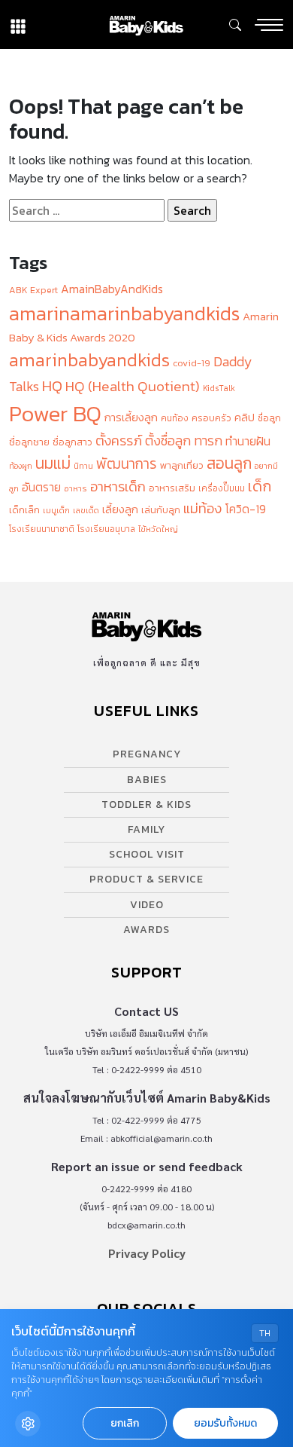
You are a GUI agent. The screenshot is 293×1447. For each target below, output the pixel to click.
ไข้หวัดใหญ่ (158, 528)
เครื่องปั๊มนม (221, 488)
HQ (52, 385)
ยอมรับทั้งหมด (225, 1423)
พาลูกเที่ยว (182, 465)
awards (146, 930)
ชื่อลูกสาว (72, 442)
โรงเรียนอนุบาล (106, 529)
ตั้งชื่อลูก (168, 441)
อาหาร (75, 488)
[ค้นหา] (235, 25)
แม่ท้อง (202, 508)
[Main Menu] (269, 25)
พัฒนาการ (126, 463)
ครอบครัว (211, 418)
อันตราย (41, 487)
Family (146, 829)
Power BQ (55, 413)
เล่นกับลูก (160, 510)
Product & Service (146, 879)
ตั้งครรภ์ (118, 440)
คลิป (244, 417)
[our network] (18, 24)
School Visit (147, 854)
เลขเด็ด (86, 510)
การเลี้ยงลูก (131, 417)
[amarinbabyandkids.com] (146, 24)
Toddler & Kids (146, 804)
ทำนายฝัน (247, 441)
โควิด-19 (245, 509)
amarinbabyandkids (89, 360)
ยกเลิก (124, 1423)
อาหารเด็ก (118, 486)
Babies (147, 780)
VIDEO (147, 905)
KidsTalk (219, 388)
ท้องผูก (20, 466)
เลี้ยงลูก (120, 509)
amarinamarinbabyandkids (124, 313)
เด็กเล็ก (24, 510)
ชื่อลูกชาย (29, 442)
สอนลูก (229, 463)
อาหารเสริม (172, 488)
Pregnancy (147, 754)
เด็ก (259, 486)
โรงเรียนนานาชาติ (41, 529)
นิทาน (83, 466)
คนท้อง (175, 418)
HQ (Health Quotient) (132, 386)
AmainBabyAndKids (112, 289)
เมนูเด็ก (56, 510)
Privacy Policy (147, 1253)
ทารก (208, 441)
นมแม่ (53, 463)
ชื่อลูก (269, 418)
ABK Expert (33, 290)
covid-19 (191, 363)
